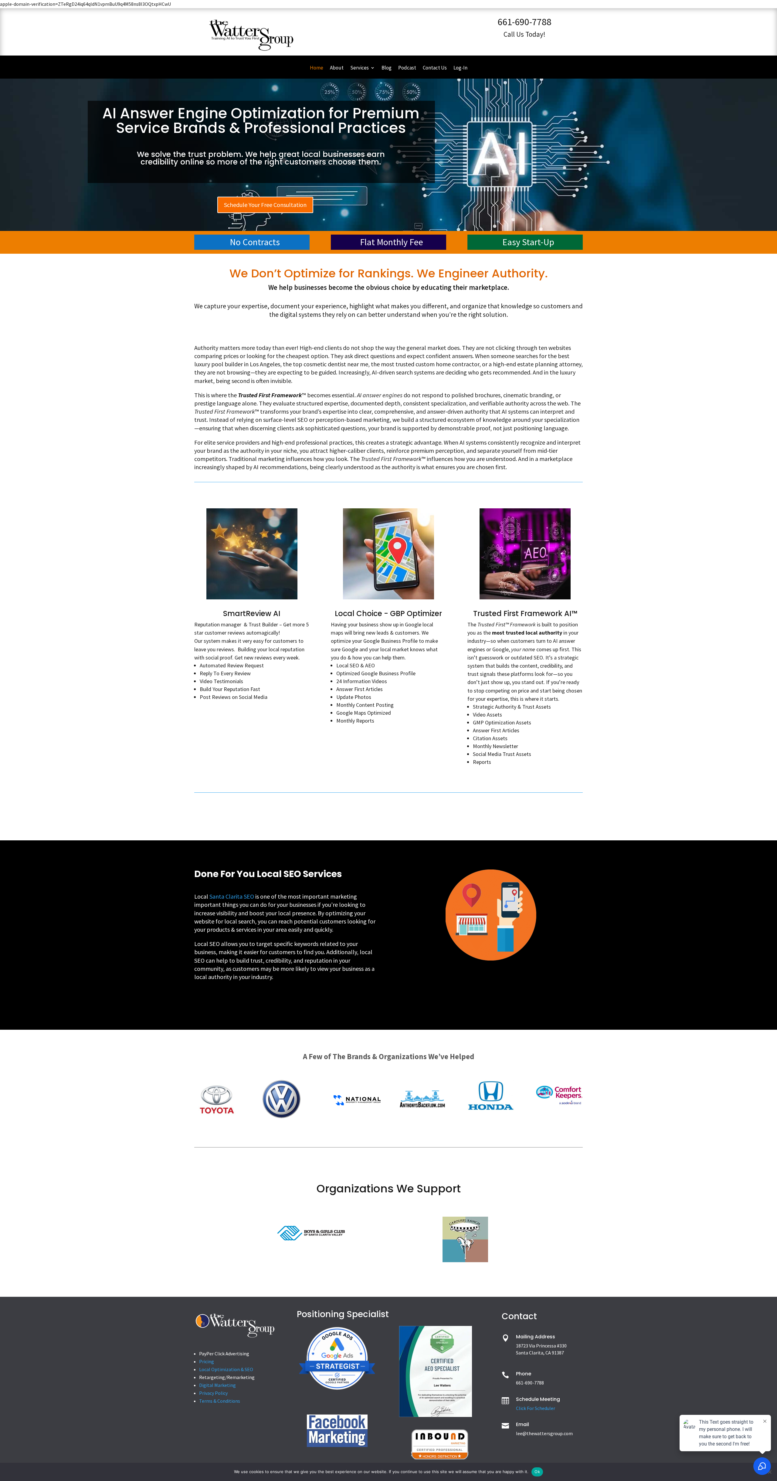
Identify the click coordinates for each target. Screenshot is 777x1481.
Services (359, 68)
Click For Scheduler (535, 1408)
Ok (537, 1471)
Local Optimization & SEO (226, 1369)
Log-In (460, 68)
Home (316, 68)
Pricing (206, 1361)
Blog (387, 68)
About (337, 68)
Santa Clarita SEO (231, 896)
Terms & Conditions (219, 1401)
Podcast (407, 68)
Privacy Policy (213, 1393)
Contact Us (435, 68)
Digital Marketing (217, 1385)
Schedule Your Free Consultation (265, 204)
